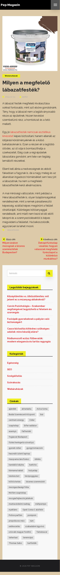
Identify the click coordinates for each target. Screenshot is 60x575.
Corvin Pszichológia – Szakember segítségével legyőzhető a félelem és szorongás (29, 309)
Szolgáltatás (14, 376)
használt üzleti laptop (19, 454)
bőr (41, 414)
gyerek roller (15, 448)
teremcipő (28, 537)
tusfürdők (32, 543)
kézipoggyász (31, 476)
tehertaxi (13, 537)
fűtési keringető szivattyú (21, 442)
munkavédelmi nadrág (19, 504)
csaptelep (14, 426)
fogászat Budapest (18, 437)
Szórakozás (13, 382)
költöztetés (15, 482)
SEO (9, 369)
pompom (32, 515)
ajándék (12, 409)
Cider (31, 420)
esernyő (12, 431)
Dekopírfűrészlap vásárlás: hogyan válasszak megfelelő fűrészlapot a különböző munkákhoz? (45, 249)
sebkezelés (14, 526)
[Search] (49, 273)
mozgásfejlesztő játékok (21, 498)
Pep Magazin (10, 5)
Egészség (13, 363)
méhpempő (40, 504)
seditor (25, 97)
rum (32, 521)
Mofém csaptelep (17, 493)
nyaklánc (13, 510)
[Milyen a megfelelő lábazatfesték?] (29, 43)
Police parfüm (15, 515)
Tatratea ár (41, 532)
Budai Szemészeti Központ (22, 414)
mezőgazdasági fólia (19, 487)
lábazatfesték (13, 230)
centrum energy (16, 420)
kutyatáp (33, 470)
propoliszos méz (17, 521)
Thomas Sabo (15, 543)
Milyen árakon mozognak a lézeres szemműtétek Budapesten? (13, 246)
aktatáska (26, 409)
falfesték (26, 431)
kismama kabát (16, 470)
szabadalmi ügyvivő (34, 526)
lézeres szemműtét (35, 482)
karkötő (33, 465)
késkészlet (14, 476)
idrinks (38, 459)
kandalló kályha (16, 465)
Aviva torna (42, 409)
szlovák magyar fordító (20, 532)
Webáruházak (11, 76)
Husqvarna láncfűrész (19, 459)
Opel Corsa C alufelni (33, 510)
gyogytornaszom (34, 448)
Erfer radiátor (30, 426)
